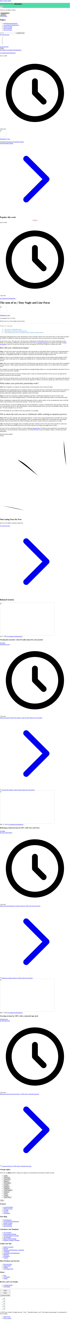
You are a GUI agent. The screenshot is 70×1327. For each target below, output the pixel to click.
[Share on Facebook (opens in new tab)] (9, 142)
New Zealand (7, 1183)
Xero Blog (3, 50)
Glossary (5, 1257)
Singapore (6, 1186)
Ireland (5, 1193)
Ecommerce (6, 1256)
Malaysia (6, 1181)
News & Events (7, 30)
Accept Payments (8, 1207)
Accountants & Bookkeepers (11, 25)
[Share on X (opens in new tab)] (3, 142)
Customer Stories (8, 1285)
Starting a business (8, 1247)
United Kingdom (8, 1190)
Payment (5, 1248)
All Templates (7, 1237)
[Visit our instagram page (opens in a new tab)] (4, 1309)
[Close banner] (1, 7)
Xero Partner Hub (8, 1269)
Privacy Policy (7, 1318)
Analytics (6, 1211)
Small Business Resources (10, 23)
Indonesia (6, 1192)
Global (5, 1175)
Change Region (5, 13)
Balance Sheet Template (9, 1238)
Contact (5, 1278)
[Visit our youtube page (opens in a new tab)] (4, 1304)
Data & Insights (7, 28)
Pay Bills (5, 1210)
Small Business (7, 1220)
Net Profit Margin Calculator (11, 1235)
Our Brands (6, 1277)
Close (2, 1200)
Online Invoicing (8, 1208)
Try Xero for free (4, 34)
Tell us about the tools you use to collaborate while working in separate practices (24, 332)
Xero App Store (7, 1264)
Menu (2, 48)
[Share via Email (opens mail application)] (21, 142)
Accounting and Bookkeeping (11, 1253)
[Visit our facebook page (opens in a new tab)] (4, 1302)
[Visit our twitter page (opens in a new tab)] (4, 1299)
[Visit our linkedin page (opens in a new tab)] (4, 1307)
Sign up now (18, 3)
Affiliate (5, 1267)
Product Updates (7, 26)
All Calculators (7, 1232)
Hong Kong (7, 1177)
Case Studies (6, 1286)
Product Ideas (7, 1265)
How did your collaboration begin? (13, 329)
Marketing (6, 1254)
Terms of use (6, 1316)
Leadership (6, 1251)
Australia (6, 1184)
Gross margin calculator (9, 1234)
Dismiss (3, 14)
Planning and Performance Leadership (13, 1250)
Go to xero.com (4, 46)
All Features (6, 1213)
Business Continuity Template (11, 1240)
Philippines (6, 1188)
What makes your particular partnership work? (16, 331)
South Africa (7, 1179)
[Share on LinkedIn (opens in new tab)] (16, 142)
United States (7, 1197)
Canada (6, 1195)
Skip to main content (5, 0)
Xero (4, 1275)
